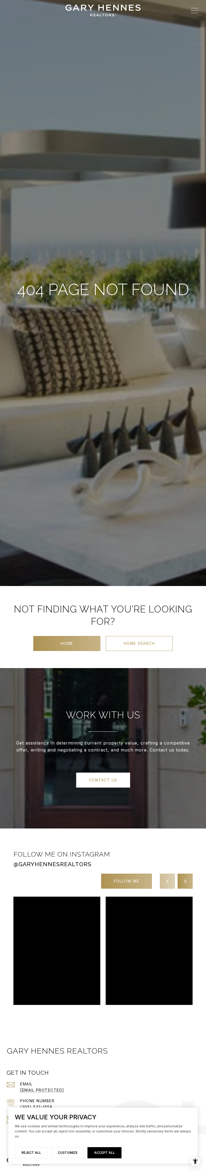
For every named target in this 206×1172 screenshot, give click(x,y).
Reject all (31, 1153)
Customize (68, 1153)
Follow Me (126, 881)
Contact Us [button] (103, 780)
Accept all (104, 1153)
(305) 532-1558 (36, 1107)
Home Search (139, 643)
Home (67, 643)
